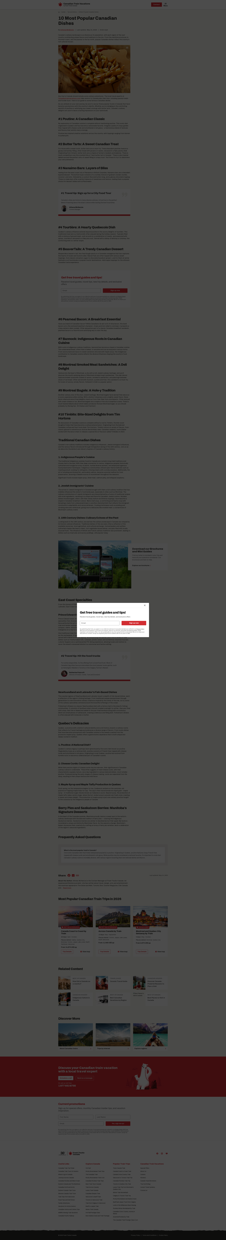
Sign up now (134, 623)
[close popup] (144, 605)
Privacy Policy (140, 629)
